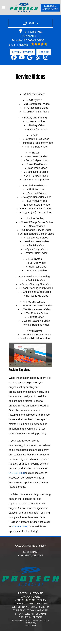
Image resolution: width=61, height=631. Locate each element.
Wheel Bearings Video (37, 324)
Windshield (35, 330)
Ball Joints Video (37, 280)
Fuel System (35, 259)
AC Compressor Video (37, 104)
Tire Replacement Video (37, 309)
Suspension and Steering (35, 276)
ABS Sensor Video (37, 156)
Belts (35, 135)
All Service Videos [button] (35, 94)
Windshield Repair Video (37, 334)
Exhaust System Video (37, 204)
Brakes (35, 152)
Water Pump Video (37, 253)
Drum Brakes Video (37, 175)
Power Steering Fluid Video (36, 284)
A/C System (35, 100)
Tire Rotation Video (37, 313)
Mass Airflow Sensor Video (37, 208)
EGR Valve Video (37, 200)
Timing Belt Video (37, 146)
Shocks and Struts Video (37, 291)
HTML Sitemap (30, 625)
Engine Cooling (35, 218)
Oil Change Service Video (36, 230)
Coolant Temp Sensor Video (37, 222)
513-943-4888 (17, 473)
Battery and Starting (35, 117)
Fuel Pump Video (37, 270)
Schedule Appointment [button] (50, 7)
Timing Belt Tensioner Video (37, 142)
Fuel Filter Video (37, 266)
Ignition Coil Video (37, 129)
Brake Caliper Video (37, 160)
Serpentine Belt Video (37, 139)
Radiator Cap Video (37, 237)
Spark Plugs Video (36, 249)
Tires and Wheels (35, 301)
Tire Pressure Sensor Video (36, 305)
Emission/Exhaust (35, 185)
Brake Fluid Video (37, 164)
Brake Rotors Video (37, 171)
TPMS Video (37, 317)
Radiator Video (37, 245)
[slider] (30, 364)
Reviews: (19, 44)
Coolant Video (37, 226)
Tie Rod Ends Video (37, 295)
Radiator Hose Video (37, 241)
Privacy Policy (30, 623)
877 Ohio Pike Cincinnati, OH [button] (31, 34)
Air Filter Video (37, 189)
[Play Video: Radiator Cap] (30, 352)
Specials (44, 51)
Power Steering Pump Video (37, 288)
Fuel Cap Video (37, 262)
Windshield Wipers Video (37, 338)
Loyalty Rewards (22, 51)
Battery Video (37, 125)
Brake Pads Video (37, 168)
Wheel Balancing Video (37, 320)
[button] (14, 57)
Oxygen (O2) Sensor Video (37, 212)
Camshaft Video (37, 193)
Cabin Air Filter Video (37, 111)
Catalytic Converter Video (36, 197)
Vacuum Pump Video (37, 179)
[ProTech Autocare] (24, 7)
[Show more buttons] (49, 364)
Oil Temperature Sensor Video (37, 233)
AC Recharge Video (37, 107)
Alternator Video (37, 121)
